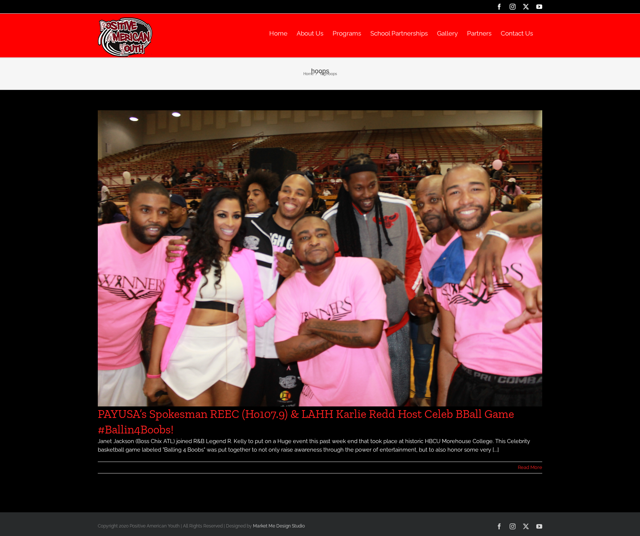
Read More (530, 467)
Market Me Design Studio (279, 526)
